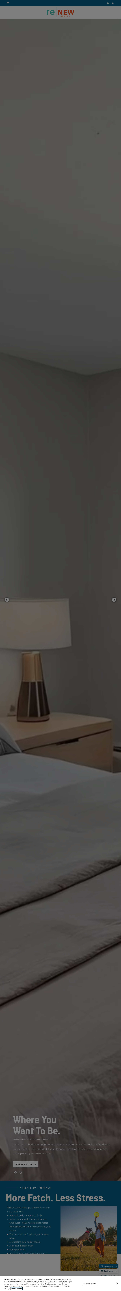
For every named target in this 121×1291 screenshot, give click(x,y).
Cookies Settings (90, 1283)
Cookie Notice (16, 1288)
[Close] (117, 1283)
